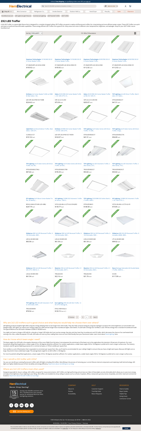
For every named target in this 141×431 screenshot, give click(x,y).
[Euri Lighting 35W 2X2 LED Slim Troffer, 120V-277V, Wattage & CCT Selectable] (68, 290)
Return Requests (97, 394)
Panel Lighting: (109, 334)
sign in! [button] (88, 1)
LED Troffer (65, 16)
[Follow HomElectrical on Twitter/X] (32, 405)
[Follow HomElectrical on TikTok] (27, 405)
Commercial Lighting (39, 16)
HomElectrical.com (7, 16)
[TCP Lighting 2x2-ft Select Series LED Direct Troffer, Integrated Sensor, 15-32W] (125, 116)
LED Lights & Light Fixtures (23, 16)
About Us (71, 389)
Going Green (123, 396)
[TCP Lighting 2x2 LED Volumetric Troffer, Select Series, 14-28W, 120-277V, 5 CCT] (125, 151)
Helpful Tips (123, 394)
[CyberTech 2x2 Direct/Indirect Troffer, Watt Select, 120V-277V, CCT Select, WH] (39, 116)
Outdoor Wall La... (75, 11)
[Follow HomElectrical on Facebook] (11, 405)
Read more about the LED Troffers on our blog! (24, 376)
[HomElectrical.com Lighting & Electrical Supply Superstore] (17, 384)
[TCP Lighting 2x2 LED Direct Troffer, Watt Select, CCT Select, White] (125, 81)
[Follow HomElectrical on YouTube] (22, 405)
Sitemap (85, 423)
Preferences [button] (98, 428)
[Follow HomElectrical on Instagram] (16, 405)
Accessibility (72, 394)
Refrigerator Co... (39, 11)
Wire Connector (22, 11)
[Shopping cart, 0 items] (130, 6)
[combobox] (69, 6)
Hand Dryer (93, 11)
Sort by (28, 33)
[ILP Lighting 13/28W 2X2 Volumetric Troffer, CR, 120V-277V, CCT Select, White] (125, 186)
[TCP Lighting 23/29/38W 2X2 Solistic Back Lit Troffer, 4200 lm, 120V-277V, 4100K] (97, 186)
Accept (126, 428)
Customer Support (97, 389)
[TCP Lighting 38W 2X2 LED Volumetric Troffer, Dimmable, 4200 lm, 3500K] (39, 290)
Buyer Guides (124, 391)
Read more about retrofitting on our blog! (61, 364)
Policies (70, 391)
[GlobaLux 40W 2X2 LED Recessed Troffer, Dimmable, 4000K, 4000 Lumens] (125, 221)
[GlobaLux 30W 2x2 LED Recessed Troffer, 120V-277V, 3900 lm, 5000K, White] (39, 255)
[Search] (43, 6)
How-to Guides (124, 389)
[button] (110, 6)
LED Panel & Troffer (54, 16)
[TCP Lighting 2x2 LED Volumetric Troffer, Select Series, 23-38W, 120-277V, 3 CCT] (97, 151)
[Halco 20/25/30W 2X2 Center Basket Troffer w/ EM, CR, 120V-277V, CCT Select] (97, 81)
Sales (119, 11)
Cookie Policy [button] (65, 428)
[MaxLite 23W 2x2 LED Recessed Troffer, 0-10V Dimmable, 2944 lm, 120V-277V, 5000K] (97, 255)
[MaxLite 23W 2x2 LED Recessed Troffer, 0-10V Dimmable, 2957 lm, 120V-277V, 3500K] (68, 255)
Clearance (130, 11)
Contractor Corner (125, 399)
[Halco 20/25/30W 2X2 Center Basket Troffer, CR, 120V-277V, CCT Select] (68, 81)
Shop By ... (108, 11)
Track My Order (96, 391)
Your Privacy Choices (74, 423)
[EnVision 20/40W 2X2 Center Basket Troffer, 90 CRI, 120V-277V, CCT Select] (68, 116)
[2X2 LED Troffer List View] (138, 33)
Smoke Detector (57, 11)
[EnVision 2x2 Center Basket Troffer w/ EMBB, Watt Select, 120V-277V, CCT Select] (39, 81)
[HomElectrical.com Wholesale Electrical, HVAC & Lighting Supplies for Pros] (20, 6)
